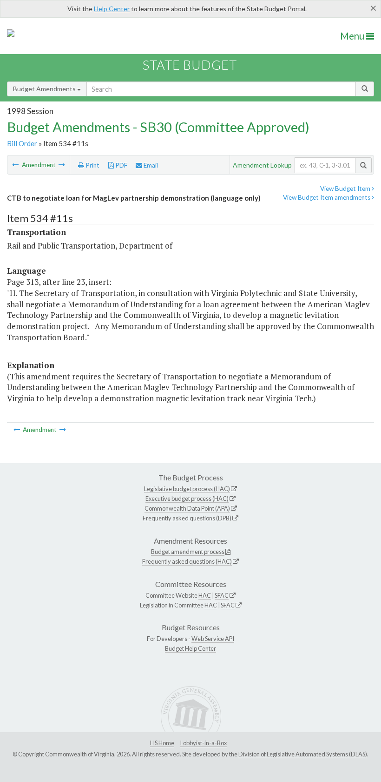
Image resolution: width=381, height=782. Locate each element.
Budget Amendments (45, 89)
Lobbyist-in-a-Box (203, 743)
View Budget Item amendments (327, 197)
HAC (204, 595)
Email (150, 165)
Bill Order (22, 143)
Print (91, 165)
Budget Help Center (190, 648)
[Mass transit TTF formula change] (16, 165)
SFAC (222, 595)
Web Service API (212, 638)
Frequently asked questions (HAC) (187, 561)
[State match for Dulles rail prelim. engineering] (62, 165)
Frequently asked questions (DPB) (187, 518)
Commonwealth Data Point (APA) (187, 508)
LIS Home (162, 743)
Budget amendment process (187, 551)
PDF (120, 165)
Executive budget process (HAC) (187, 498)
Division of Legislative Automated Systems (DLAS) (302, 754)
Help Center (112, 9)
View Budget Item (346, 188)
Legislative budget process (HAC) (187, 488)
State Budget (190, 65)
